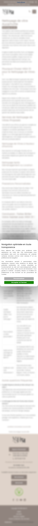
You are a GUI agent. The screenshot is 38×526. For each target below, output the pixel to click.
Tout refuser (21, 2)
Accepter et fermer (19, 282)
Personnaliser (19, 278)
